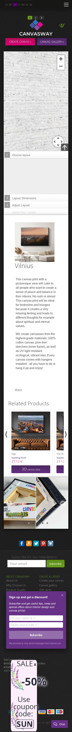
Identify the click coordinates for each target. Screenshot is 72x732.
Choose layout (18, 155)
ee (27, 4)
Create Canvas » (20, 41)
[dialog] (36, 622)
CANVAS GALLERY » (52, 41)
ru (23, 4)
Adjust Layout (18, 205)
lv (6, 4)
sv (31, 4)
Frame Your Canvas (24, 212)
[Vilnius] (37, 242)
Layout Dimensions (21, 198)
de (10, 4)
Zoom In (61, 58)
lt (19, 4)
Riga (13, 453)
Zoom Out (61, 66)
